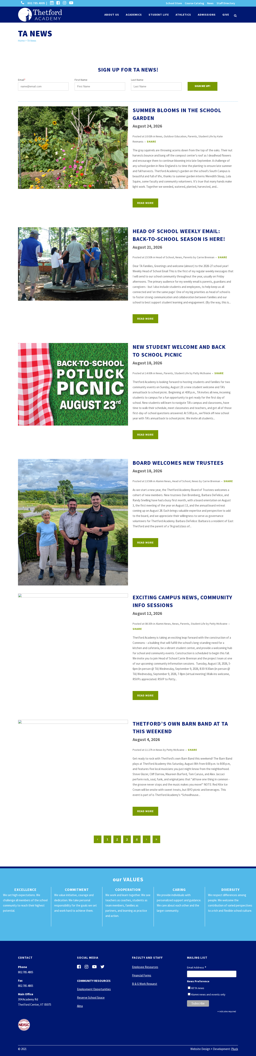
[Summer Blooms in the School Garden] (73, 147)
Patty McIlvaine (202, 373)
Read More (145, 203)
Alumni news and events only (208, 994)
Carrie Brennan (205, 257)
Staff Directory (226, 3)
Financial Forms (141, 975)
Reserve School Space (91, 997)
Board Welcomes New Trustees (178, 462)
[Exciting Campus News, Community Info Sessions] (73, 626)
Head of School (165, 257)
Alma (80, 1006)
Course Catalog (194, 3)
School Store (174, 3)
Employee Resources (145, 967)
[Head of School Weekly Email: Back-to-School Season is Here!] (73, 264)
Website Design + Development (210, 1049)
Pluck (234, 1049)
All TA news (197, 988)
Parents (192, 136)
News (210, 3)
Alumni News (163, 481)
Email (21, 80)
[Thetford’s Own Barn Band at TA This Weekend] (73, 748)
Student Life (205, 136)
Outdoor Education (175, 136)
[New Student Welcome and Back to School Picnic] (73, 384)
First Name (81, 80)
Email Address (196, 967)
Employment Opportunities (94, 989)
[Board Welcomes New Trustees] (73, 522)
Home (21, 40)
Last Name (137, 80)
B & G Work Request (144, 984)
